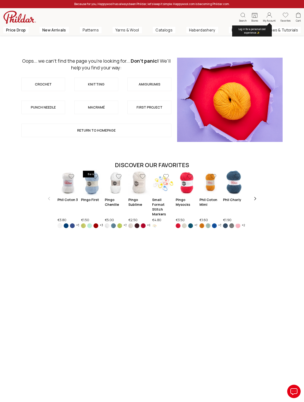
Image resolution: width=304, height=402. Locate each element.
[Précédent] (49, 198)
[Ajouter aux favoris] (71, 176)
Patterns (91, 30)
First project (149, 107)
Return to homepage (96, 130)
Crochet (43, 84)
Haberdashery (202, 30)
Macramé (96, 107)
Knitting (96, 84)
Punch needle (43, 107)
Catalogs (164, 30)
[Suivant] (255, 198)
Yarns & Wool (127, 30)
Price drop (16, 30)
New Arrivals (54, 30)
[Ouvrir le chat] (294, 391)
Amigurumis (149, 84)
